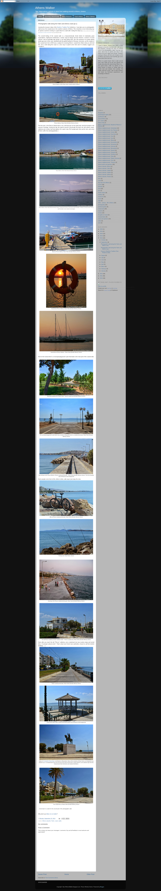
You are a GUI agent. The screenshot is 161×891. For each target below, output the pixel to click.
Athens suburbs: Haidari (104, 172)
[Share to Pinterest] (68, 818)
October (103, 240)
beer (99, 178)
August (103, 255)
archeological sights (103, 114)
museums (100, 196)
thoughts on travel (103, 214)
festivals (100, 186)
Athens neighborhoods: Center (106, 132)
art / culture (101, 120)
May (102, 262)
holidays (100, 194)
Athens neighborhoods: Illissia (106, 140)
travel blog (115, 288)
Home (40, 16)
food (99, 188)
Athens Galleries (90, 16)
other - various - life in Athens (106, 202)
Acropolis (100, 112)
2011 (101, 276)
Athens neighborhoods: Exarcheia (107, 134)
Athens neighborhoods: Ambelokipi (107, 128)
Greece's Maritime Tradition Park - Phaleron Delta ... (110, 252)
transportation (101, 216)
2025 (101, 229)
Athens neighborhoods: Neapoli (106, 150)
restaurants (101, 208)
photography (101, 204)
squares (100, 210)
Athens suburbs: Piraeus (104, 176)
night (99, 200)
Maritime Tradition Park (63, 27)
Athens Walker (45, 8)
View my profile (102, 286)
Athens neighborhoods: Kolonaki (106, 146)
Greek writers (101, 192)
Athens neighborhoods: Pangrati (106, 152)
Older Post (90, 874)
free (99, 190)
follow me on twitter (51, 814)
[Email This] (62, 818)
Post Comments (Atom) (51, 877)
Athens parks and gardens (105, 164)
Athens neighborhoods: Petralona (107, 154)
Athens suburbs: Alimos (104, 166)
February (103, 268)
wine (99, 222)
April (102, 264)
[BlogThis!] (64, 818)
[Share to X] (65, 818)
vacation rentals (107, 290)
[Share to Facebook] (67, 818)
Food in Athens (79, 16)
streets (100, 212)
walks (60, 821)
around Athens (102, 118)
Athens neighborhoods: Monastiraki (107, 148)
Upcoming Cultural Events (52, 16)
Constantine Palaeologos (49, 761)
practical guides (102, 206)
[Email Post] (59, 818)
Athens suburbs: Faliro (48, 821)
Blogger (102, 886)
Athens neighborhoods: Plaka (106, 156)
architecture (101, 116)
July (102, 257)
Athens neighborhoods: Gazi (105, 136)
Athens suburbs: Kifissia (104, 174)
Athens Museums (67, 16)
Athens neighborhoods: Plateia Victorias (108, 158)
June (102, 259)
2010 (101, 278)
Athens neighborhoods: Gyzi (105, 138)
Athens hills (101, 122)
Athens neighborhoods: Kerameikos (107, 142)
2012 (101, 273)
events (100, 184)
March (103, 266)
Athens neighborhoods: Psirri (105, 160)
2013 (101, 238)
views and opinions (103, 218)
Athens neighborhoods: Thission (106, 162)
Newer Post (42, 874)
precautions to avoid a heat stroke (44, 32)
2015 (101, 233)
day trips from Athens (103, 182)
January (103, 271)
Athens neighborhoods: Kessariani (107, 144)
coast (56, 821)
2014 (101, 235)
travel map (109, 288)
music (99, 198)
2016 (101, 231)
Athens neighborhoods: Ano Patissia (107, 130)
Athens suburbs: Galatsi (104, 170)
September (104, 242)
